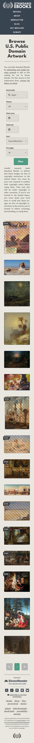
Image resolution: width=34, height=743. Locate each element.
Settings (17, 714)
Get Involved (17, 28)
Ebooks (17, 12)
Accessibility (22, 711)
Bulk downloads (20, 708)
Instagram (17, 690)
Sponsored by (17, 677)
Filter (21, 161)
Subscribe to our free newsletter (18, 696)
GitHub (8, 708)
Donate (17, 32)
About (17, 16)
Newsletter (17, 20)
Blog (17, 24)
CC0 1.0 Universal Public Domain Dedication (16, 722)
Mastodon (22, 690)
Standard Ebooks (17, 5)
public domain (21, 720)
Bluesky (27, 690)
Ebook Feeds (9, 711)
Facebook (11, 690)
